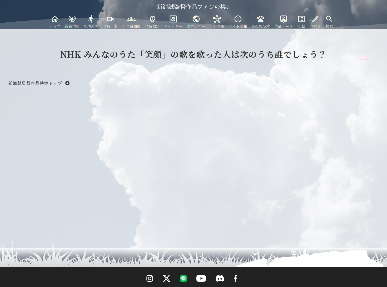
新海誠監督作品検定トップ (35, 83)
